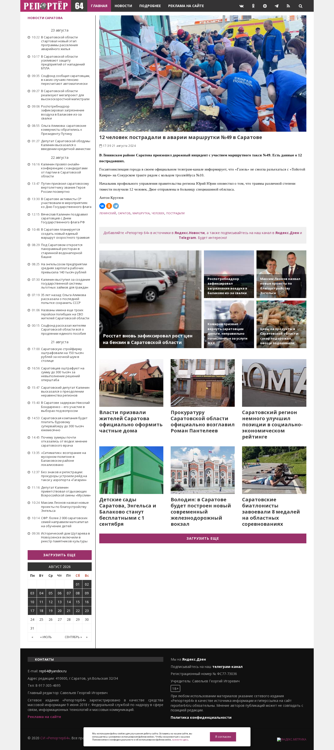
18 (41, 610)
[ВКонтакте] (102, 206)
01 (78, 584)
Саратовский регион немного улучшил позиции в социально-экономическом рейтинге (272, 424)
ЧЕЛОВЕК (158, 213)
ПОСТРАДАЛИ (175, 213)
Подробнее (150, 5)
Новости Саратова (45, 18)
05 (51, 593)
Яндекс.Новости (190, 232)
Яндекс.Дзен (287, 232)
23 (87, 610)
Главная (99, 5)
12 (51, 602)
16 (87, 602)
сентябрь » (73, 637)
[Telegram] (116, 206)
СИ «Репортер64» (55, 738)
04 (41, 593)
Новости (123, 5)
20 (60, 610)
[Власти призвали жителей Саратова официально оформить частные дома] (131, 383)
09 (87, 593)
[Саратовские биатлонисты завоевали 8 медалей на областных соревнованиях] (274, 470)
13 (60, 602)
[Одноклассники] (109, 206)
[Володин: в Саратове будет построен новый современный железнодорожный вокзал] (203, 470)
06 (60, 593)
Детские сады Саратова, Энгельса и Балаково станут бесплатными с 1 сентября (127, 511)
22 (78, 610)
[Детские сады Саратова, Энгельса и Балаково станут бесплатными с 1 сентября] (131, 470)
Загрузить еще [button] (59, 555)
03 (32, 593)
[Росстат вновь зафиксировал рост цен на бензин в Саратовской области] (150, 299)
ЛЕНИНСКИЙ (107, 213)
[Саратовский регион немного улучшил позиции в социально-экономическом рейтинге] (274, 383)
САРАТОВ (124, 213)
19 (51, 610)
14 (69, 602)
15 (78, 602)
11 (41, 602)
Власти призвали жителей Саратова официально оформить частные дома (131, 421)
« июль (46, 637)
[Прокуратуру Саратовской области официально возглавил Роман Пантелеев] (203, 383)
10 (32, 602)
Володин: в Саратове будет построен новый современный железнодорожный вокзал (201, 511)
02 (87, 584)
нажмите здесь (180, 739)
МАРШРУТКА (141, 213)
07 (69, 593)
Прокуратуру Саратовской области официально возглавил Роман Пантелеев (203, 421)
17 (32, 610)
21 (69, 610)
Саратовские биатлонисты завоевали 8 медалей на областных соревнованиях (271, 511)
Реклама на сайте (186, 5)
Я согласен (223, 737)
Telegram (187, 237)
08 (78, 593)
